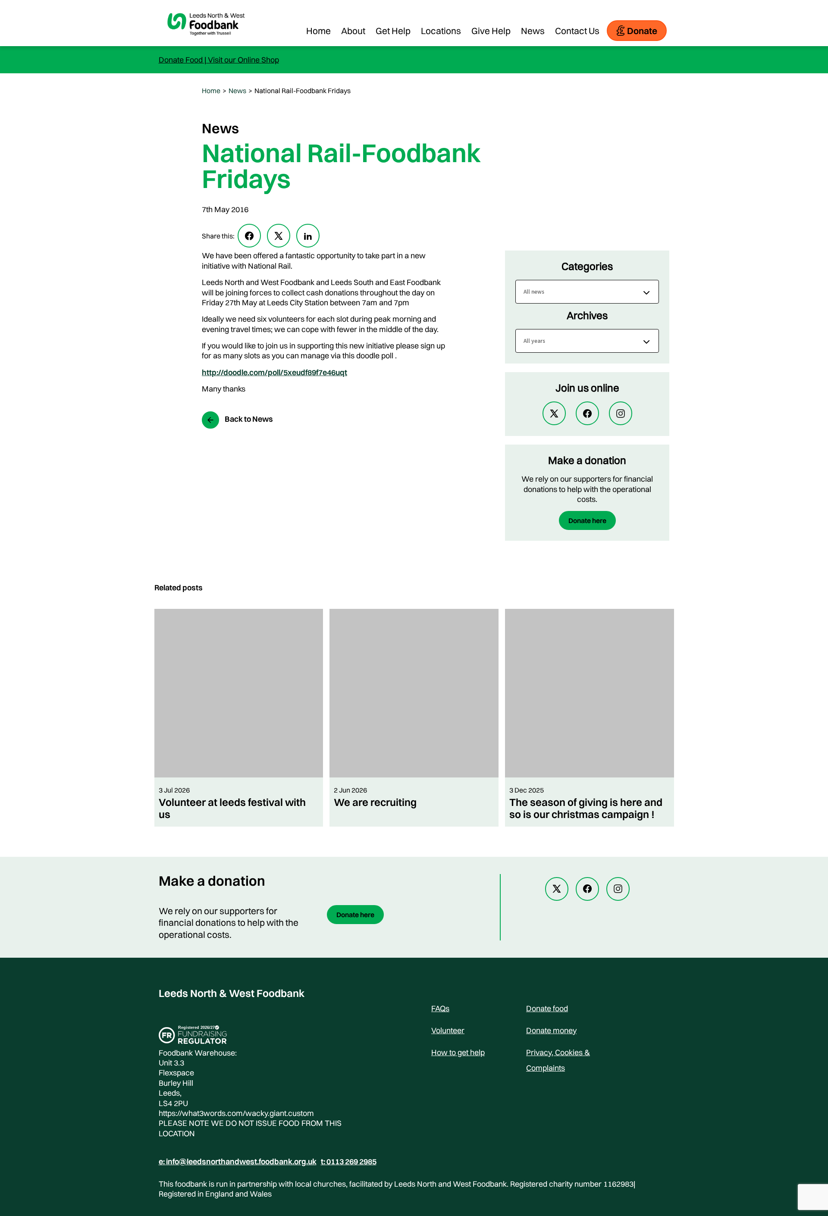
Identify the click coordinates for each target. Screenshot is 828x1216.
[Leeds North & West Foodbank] (206, 42)
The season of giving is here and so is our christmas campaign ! (585, 808)
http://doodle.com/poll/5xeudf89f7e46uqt (274, 372)
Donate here (587, 520)
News (533, 30)
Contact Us (577, 30)
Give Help (491, 30)
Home (318, 30)
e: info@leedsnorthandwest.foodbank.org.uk (238, 1161)
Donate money (551, 1030)
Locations (441, 30)
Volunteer (447, 1030)
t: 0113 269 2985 (348, 1161)
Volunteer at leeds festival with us (232, 808)
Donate (642, 30)
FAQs (440, 1008)
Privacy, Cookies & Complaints (558, 1053)
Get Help (393, 30)
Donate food (547, 1008)
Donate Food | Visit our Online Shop (219, 60)
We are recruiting (375, 802)
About (353, 30)
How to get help (458, 1052)
